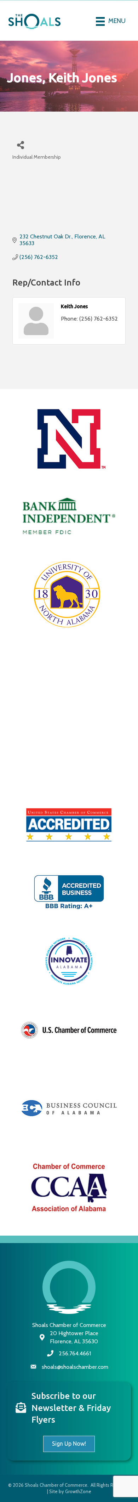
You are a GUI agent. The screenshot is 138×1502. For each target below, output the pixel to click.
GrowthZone (78, 1491)
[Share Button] (20, 145)
